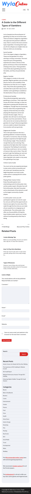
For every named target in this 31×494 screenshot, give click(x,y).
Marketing (5, 425)
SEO (4, 436)
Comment (5, 284)
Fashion (5, 404)
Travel (4, 442)
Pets (4, 428)
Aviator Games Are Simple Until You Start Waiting (15, 364)
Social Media (6, 439)
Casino (4, 19)
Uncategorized (6, 445)
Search (5, 351)
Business (5, 395)
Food (4, 410)
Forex (4, 413)
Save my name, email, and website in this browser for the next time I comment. (16, 333)
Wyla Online (16, 489)
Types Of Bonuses (9, 263)
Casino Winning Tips (9, 237)
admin (4, 28)
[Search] (28, 9)
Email (4, 316)
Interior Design (6, 422)
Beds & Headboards (8, 392)
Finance (5, 407)
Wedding (5, 451)
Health (4, 416)
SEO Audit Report (7, 371)
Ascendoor (10, 491)
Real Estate (6, 433)
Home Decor (6, 419)
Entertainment (6, 401)
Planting (5, 430)
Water (4, 448)
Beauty (5, 389)
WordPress (25, 491)
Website (4, 324)
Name (4, 307)
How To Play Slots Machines (12, 249)
